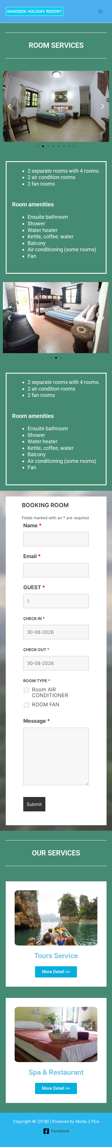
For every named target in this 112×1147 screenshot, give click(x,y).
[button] (9, 106)
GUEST (34, 587)
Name (32, 525)
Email (32, 556)
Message (36, 721)
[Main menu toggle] (101, 11)
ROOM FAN (45, 704)
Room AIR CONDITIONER (50, 692)
